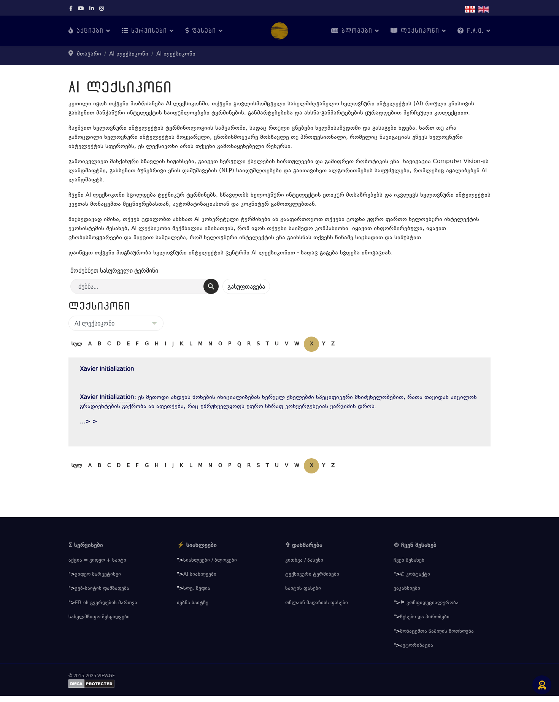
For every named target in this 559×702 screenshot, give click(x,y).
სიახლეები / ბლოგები (210, 560)
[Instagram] (101, 9)
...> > (88, 422)
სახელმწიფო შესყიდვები (99, 617)
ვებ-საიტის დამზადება (102, 588)
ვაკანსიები (407, 588)
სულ (76, 344)
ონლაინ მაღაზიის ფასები (316, 603)
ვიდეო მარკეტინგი (98, 574)
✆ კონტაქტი (415, 574)
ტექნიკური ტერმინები (312, 574)
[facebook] (71, 9)
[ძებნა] (211, 286)
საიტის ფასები (303, 588)
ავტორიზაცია (416, 646)
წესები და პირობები (424, 617)
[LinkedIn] (91, 9)
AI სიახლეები (199, 574)
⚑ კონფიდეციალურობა (429, 603)
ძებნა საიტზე (192, 603)
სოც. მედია (196, 588)
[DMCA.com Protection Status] (279, 683)
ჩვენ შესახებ (409, 560)
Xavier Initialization (107, 369)
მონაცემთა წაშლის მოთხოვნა (437, 631)
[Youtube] (81, 9)
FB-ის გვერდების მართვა (106, 603)
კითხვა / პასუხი (304, 560)
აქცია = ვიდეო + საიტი (97, 560)
